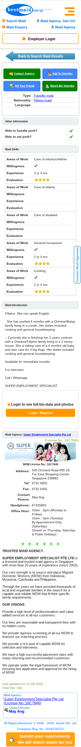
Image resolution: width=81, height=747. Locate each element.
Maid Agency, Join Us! (57, 21)
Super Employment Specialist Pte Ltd (47, 434)
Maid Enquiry (16, 27)
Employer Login (41, 39)
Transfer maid (44, 95)
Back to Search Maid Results (40, 56)
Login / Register (40, 413)
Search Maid (16, 21)
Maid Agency (65, 27)
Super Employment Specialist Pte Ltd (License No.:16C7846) (33, 701)
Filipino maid (43, 100)
